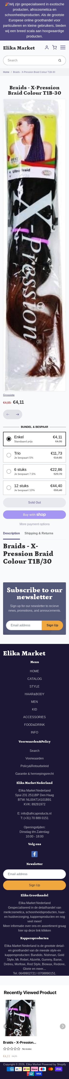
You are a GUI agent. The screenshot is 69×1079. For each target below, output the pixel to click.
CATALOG (34, 678)
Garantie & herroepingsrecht (34, 773)
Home (6, 72)
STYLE (34, 686)
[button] (34, 439)
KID (34, 709)
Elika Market (19, 48)
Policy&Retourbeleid (35, 766)
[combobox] (29, 60)
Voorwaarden (34, 758)
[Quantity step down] (8, 414)
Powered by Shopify (54, 1064)
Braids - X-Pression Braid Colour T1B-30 (34, 72)
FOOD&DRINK (34, 724)
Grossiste (9, 394)
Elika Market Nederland (35, 903)
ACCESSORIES (34, 717)
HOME (34, 671)
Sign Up (52, 625)
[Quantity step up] (17, 414)
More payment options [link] (35, 524)
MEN (34, 701)
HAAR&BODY (34, 694)
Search (34, 750)
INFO (34, 732)
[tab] (14, 535)
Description (11, 533)
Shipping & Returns (39, 533)
